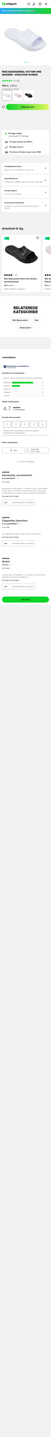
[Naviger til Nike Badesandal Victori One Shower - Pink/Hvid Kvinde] (18, 95)
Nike (36, 320)
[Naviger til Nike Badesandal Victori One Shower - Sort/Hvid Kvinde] (29, 95)
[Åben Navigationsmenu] (46, 4)
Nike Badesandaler (20, 320)
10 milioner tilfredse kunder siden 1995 (25, 152)
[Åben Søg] (28, 3)
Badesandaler (25, 328)
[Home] (9, 3)
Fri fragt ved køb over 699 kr (21, 142)
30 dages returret (16, 147)
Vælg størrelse (27, 107)
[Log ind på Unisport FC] (34, 4)
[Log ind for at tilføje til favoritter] (3, 106)
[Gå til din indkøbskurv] (40, 4)
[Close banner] (48, 10)
